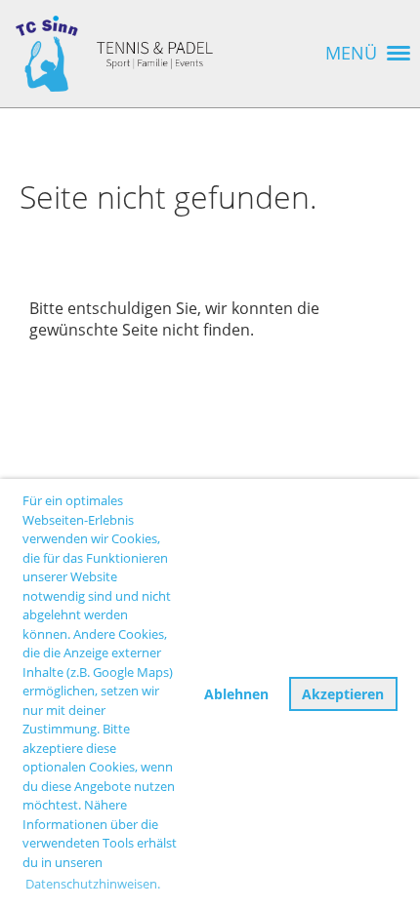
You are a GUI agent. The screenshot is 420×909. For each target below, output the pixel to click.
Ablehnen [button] (236, 694)
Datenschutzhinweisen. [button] (92, 883)
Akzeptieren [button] (343, 694)
